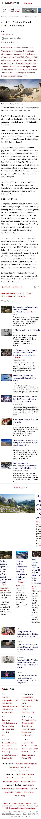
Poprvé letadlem (7, 746)
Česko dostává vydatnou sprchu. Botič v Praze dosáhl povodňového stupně (26, 309)
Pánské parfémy (19, 796)
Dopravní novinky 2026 (30, 749)
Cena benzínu (25, 767)
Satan (3, 296)
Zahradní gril (25, 781)
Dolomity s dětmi (7, 758)
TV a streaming (17, 404)
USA (17, 293)
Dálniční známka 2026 (29, 746)
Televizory (18, 792)
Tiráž (34, 804)
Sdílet (14, 38)
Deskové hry (9, 792)
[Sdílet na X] (39, 287)
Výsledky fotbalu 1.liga (9, 723)
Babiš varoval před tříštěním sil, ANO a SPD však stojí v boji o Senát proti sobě (36, 571)
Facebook (6, 804)
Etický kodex (21, 806)
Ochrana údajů (32, 806)
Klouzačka (28, 778)
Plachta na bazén (28, 774)
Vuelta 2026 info (27, 697)
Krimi (14, 383)
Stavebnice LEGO (8, 788)
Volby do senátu (7, 709)
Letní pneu (33, 788)
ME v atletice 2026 (8, 729)
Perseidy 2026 (14, 767)
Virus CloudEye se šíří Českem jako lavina (25, 420)
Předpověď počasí (30, 763)
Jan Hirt (24, 703)
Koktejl (15, 448)
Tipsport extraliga (8, 726)
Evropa (15, 333)
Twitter (14, 804)
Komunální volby (7, 712)
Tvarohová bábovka (28, 729)
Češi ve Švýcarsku (8, 752)
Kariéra (28, 804)
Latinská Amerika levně (10, 755)
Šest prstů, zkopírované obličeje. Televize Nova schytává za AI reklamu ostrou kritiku (26, 399)
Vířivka (34, 781)
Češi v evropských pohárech (19, 771)
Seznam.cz (28, 3)
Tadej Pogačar (27, 706)
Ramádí (29, 293)
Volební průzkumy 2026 (10, 700)
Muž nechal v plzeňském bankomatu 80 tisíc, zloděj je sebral (24, 378)
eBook (6, 38)
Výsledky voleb (7, 703)
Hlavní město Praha (19, 360)
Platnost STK (26, 758)
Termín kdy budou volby (10, 706)
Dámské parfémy (22, 788)
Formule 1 (5, 732)
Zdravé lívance (27, 726)
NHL (3, 735)
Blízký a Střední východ (20, 471)
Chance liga (6, 720)
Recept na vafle (27, 732)
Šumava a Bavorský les (10, 749)
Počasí (15, 314)
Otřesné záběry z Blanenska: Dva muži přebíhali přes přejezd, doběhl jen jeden (22, 570)
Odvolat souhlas (11, 808)
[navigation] (2, 3)
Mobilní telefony (28, 785)
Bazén (18, 774)
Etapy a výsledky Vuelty (30, 700)
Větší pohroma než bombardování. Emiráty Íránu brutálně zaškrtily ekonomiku (24, 465)
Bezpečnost (16, 425)
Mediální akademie (8, 806)
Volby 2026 (5, 697)
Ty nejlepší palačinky (29, 720)
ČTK (2, 31)
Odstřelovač (12, 296)
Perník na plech (27, 735)
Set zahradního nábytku (11, 781)
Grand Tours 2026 (28, 712)
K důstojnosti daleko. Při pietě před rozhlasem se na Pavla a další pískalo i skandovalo (25, 352)
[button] (20, 90)
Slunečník (20, 778)
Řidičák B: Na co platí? (29, 752)
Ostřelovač (21, 296)
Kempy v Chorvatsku (9, 743)
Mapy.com (19, 763)
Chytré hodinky (29, 792)
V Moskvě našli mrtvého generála (26, 330)
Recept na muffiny (28, 723)
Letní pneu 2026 (27, 743)
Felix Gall (25, 709)
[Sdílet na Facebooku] (35, 287)
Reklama (21, 804)
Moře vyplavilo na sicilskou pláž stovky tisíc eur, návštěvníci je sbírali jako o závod (26, 442)
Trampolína (11, 778)
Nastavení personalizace (27, 808)
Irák (23, 293)
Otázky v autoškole (28, 755)
